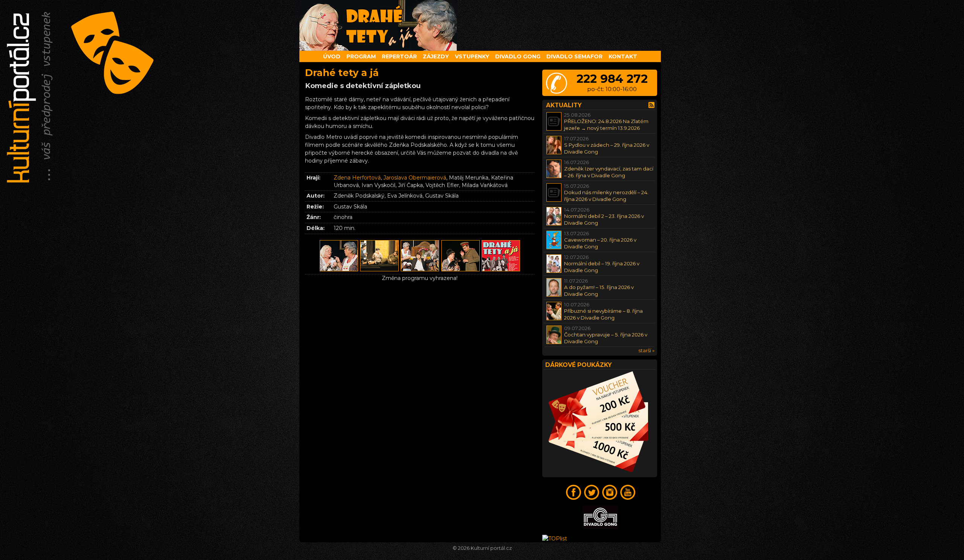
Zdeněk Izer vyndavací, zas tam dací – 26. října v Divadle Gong (608, 172)
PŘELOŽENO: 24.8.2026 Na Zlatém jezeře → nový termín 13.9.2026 (606, 124)
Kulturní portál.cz (491, 548)
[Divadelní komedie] (482, 25)
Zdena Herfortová (357, 177)
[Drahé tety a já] (339, 270)
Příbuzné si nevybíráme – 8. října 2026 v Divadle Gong (603, 314)
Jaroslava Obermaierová (414, 177)
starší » (646, 350)
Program (361, 56)
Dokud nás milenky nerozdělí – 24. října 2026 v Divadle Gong (606, 195)
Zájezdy (436, 56)
